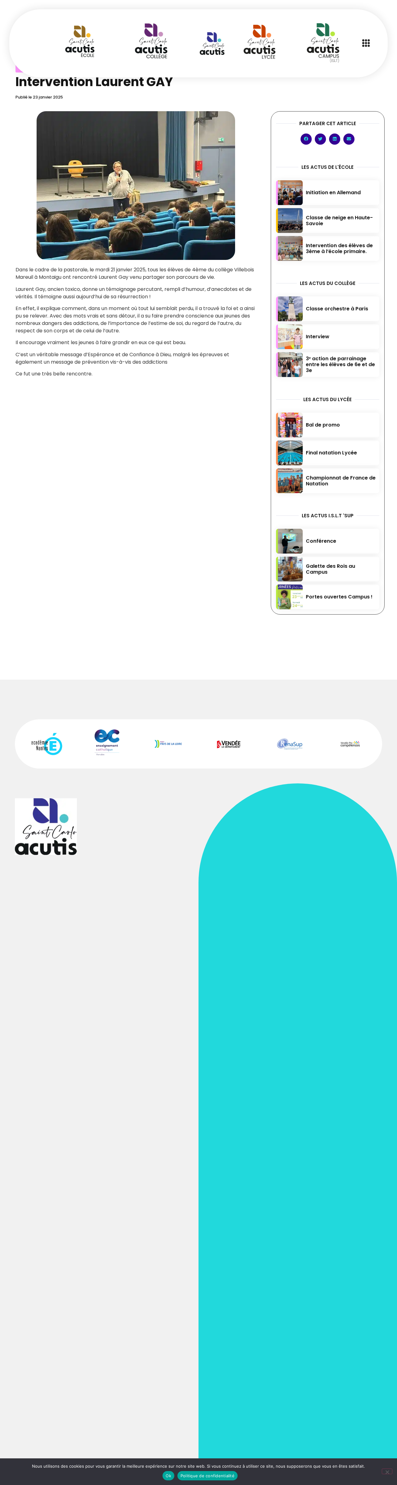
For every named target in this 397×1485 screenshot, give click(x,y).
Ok (168, 1475)
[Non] (387, 1471)
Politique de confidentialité (207, 1475)
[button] (366, 43)
